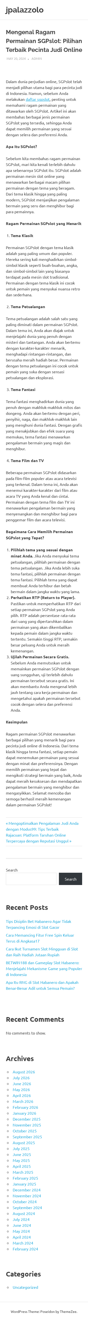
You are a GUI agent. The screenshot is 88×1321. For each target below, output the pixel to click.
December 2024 (27, 1189)
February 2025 (25, 1177)
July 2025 (21, 1148)
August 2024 (24, 1213)
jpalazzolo (25, 9)
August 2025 (24, 1142)
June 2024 (22, 1225)
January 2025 (24, 1183)
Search (12, 869)
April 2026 (22, 1095)
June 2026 (22, 1083)
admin (37, 58)
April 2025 (22, 1166)
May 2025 (21, 1160)
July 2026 (21, 1077)
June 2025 (22, 1154)
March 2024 (23, 1242)
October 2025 (25, 1130)
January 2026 (24, 1113)
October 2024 (25, 1201)
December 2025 (27, 1118)
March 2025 (23, 1172)
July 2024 (21, 1219)
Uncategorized (25, 1287)
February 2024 (25, 1248)
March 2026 (23, 1101)
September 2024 (27, 1207)
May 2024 (21, 1231)
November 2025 (27, 1124)
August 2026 (24, 1071)
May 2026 (21, 1089)
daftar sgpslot (38, 99)
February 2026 (25, 1107)
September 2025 (27, 1136)
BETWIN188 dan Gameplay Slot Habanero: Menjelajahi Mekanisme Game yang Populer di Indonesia (44, 968)
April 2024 (22, 1236)
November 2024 (27, 1195)
